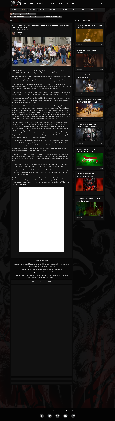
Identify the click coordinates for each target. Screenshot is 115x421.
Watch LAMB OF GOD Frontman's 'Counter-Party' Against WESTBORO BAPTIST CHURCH (35, 17)
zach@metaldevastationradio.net (41, 272)
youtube (52, 10)
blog (23, 10)
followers (63, 10)
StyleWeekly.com (26, 106)
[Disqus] (41, 309)
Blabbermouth (23, 184)
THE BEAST (20, 32)
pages (83, 10)
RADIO (26, 3)
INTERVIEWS (39, 3)
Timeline (14, 10)
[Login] (101, 3)
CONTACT (52, 3)
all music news (30, 14)
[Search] (104, 3)
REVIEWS (60, 3)
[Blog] (11, 20)
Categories (21, 14)
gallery (32, 10)
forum (74, 10)
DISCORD (73, 3)
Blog (14, 14)
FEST (66, 3)
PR (46, 3)
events (42, 10)
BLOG (31, 3)
